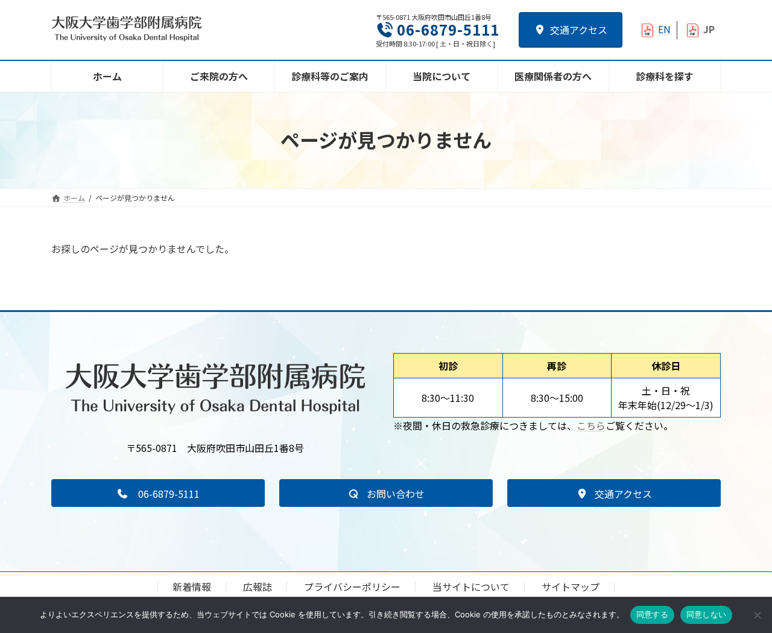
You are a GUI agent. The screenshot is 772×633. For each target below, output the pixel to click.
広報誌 (257, 586)
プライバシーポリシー (352, 586)
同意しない (706, 614)
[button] (158, 493)
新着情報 (191, 586)
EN (664, 29)
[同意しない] (757, 615)
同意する (652, 614)
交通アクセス (578, 29)
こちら (591, 425)
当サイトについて (471, 586)
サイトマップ (571, 586)
